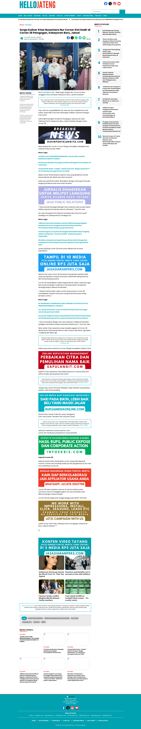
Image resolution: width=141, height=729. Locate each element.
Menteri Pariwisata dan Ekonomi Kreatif (57, 618)
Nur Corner (74, 618)
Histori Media (44, 720)
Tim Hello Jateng (29, 37)
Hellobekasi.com (72, 715)
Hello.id (31, 715)
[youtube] (119, 5)
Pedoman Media (78, 720)
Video (105, 16)
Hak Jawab (91, 720)
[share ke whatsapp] (77, 39)
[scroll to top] (135, 726)
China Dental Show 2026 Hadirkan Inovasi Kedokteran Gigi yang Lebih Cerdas (111, 64)
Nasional (37, 16)
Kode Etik (66, 720)
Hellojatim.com (107, 715)
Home (20, 16)
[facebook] (106, 5)
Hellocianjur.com (84, 715)
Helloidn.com (39, 715)
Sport (79, 16)
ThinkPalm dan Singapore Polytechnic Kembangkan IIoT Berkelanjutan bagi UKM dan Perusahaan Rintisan (112, 90)
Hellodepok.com (61, 715)
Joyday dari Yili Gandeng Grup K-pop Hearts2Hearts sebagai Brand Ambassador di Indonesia (111, 53)
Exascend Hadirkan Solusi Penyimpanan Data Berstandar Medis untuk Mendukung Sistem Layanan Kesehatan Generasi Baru (64, 317)
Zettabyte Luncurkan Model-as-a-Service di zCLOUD (111, 101)
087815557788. (64, 343)
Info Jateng (28, 16)
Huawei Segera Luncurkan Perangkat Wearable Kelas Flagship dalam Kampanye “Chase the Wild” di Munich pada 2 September (63, 234)
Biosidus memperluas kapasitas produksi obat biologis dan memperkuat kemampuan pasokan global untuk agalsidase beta (63, 242)
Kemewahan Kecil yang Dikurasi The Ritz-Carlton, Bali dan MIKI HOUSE (112, 32)
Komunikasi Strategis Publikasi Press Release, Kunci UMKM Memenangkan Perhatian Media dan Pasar (88, 19)
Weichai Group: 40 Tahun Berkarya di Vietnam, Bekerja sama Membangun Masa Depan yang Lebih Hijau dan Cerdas (111, 140)
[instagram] (115, 5)
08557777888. (84, 425)
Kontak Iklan (103, 720)
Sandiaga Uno (27, 622)
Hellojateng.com (96, 715)
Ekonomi (52, 16)
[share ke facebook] (69, 39)
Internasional (88, 16)
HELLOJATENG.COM (46, 92)
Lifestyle (59, 16)
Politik (44, 16)
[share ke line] (84, 39)
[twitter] (110, 5)
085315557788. (64, 105)
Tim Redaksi (56, 720)
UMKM (43, 622)
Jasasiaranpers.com (27, 606)
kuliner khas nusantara (35, 618)
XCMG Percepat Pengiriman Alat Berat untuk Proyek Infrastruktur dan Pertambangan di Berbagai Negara (110, 112)
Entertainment (69, 16)
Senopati (36, 622)
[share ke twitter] (73, 39)
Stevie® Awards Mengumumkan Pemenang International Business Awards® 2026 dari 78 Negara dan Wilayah (111, 77)
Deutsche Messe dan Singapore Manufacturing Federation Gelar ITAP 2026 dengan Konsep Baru (112, 42)
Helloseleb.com (49, 715)
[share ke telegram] (80, 39)
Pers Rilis (98, 16)
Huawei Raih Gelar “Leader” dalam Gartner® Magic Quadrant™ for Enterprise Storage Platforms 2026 (64, 170)
